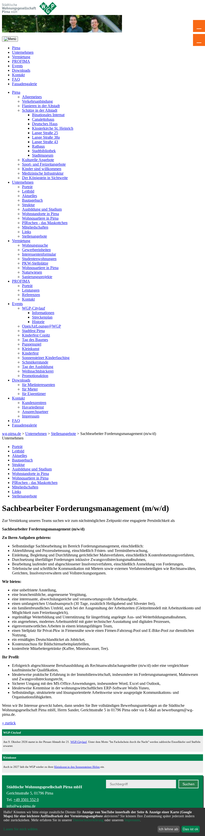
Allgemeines (32, 97)
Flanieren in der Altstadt (41, 106)
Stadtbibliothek (44, 151)
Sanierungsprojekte (37, 277)
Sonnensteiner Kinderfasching (46, 358)
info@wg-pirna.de (21, 806)
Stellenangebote (34, 236)
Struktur (28, 205)
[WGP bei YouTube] (159, 805)
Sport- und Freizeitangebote (44, 164)
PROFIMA (21, 61)
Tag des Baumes (35, 340)
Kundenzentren (34, 403)
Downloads (21, 70)
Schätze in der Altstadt (39, 110)
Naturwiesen (32, 272)
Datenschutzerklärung (88, 820)
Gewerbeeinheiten (36, 250)
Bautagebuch (32, 200)
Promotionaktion (35, 376)
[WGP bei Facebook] (171, 805)
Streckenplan (42, 317)
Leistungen (31, 290)
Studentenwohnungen (39, 259)
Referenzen (31, 295)
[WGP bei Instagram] (183, 805)
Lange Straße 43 (45, 142)
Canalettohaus (43, 119)
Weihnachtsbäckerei (38, 371)
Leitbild (28, 191)
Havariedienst (33, 407)
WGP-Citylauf (33, 308)
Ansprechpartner (35, 412)
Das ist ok (190, 829)
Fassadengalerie (24, 84)
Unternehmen (23, 52)
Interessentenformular (39, 254)
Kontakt (18, 75)
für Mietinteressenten (38, 385)
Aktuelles (29, 196)
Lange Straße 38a (46, 137)
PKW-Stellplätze (35, 263)
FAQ (16, 79)
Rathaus (38, 146)
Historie (38, 322)
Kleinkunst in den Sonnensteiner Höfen (77, 766)
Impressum (30, 416)
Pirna (16, 48)
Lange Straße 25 (45, 133)
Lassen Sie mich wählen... (22, 829)
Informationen (43, 313)
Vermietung (21, 57)
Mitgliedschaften (35, 227)
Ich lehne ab (168, 829)
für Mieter (30, 389)
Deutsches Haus (45, 124)
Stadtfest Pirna (33, 331)
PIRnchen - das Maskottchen (45, 223)
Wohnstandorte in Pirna (40, 214)
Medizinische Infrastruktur (43, 173)
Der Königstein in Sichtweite (45, 178)
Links (26, 232)
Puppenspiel (31, 344)
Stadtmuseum (42, 155)
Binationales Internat (48, 115)
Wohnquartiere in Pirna (40, 218)
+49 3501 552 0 (26, 800)
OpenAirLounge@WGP (41, 326)
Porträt (27, 187)
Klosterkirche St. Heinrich (52, 128)
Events (17, 66)
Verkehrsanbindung (37, 101)
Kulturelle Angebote (38, 160)
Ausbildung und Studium (42, 209)
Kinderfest (30, 353)
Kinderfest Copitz (36, 335)
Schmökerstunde (35, 362)
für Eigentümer (34, 394)
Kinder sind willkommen (41, 169)
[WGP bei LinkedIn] (195, 805)
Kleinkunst (30, 349)
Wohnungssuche (35, 245)
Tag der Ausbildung (37, 367)
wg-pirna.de (11, 433)
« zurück (9, 723)
